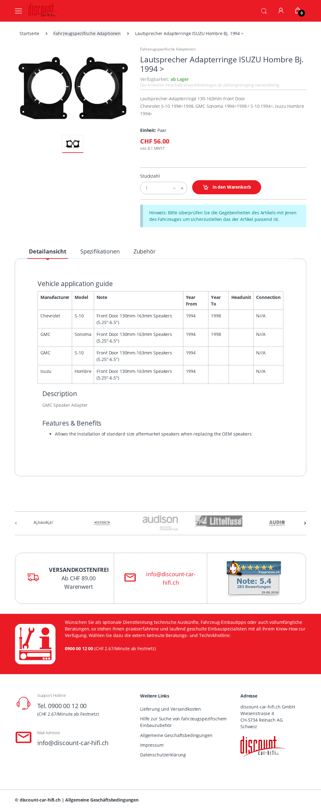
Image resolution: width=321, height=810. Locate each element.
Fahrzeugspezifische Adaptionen (87, 33)
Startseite (29, 33)
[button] (263, 10)
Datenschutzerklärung (163, 755)
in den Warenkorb (231, 187)
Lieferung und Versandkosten (170, 709)
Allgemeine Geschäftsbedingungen (176, 735)
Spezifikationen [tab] (100, 251)
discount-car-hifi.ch (40, 800)
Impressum (152, 745)
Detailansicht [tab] (47, 251)
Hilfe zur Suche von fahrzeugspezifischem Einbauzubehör (183, 722)
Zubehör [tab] (144, 251)
